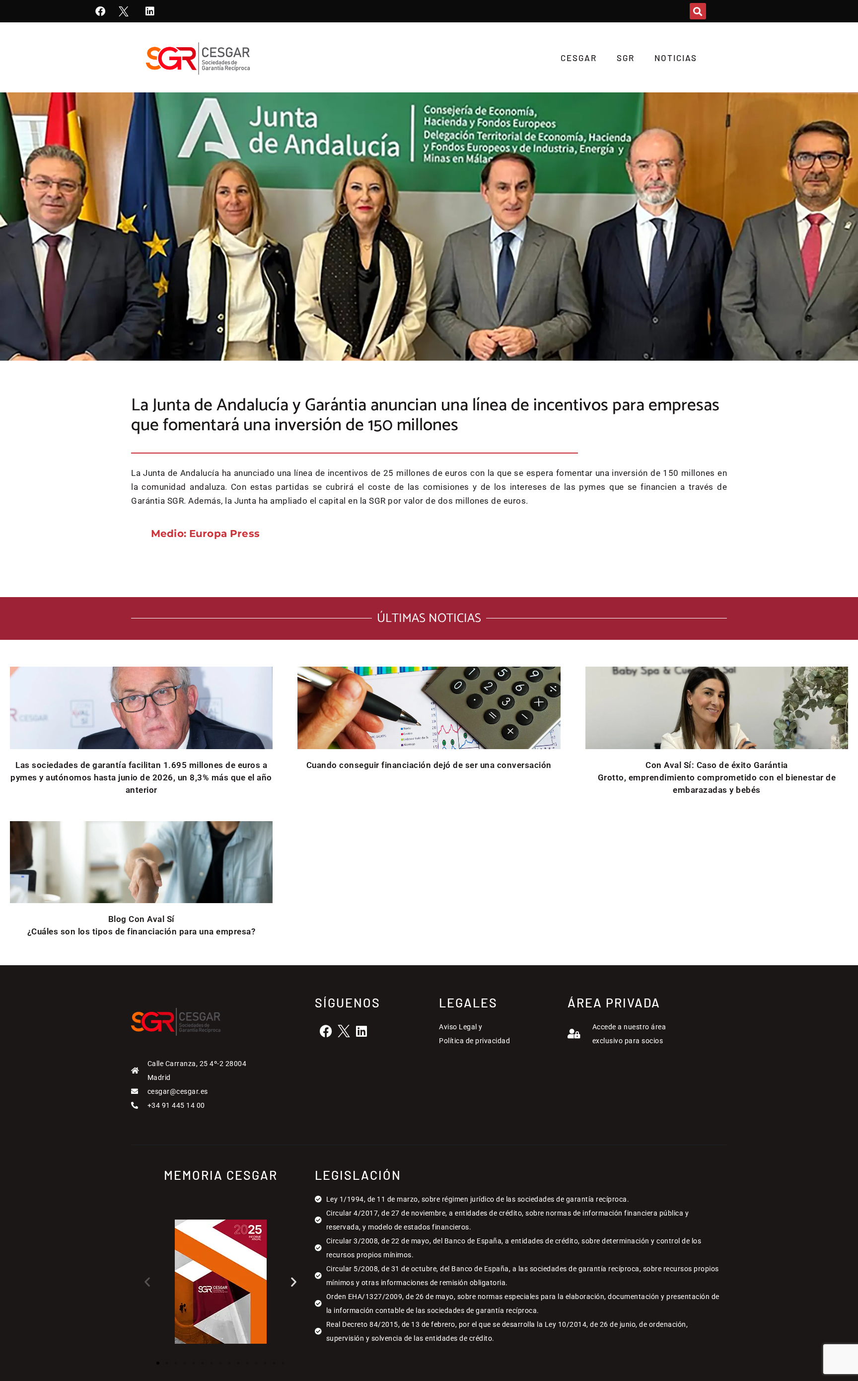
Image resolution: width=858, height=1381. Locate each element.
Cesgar (579, 58)
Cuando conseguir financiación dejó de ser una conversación (429, 765)
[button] (698, 11)
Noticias (675, 58)
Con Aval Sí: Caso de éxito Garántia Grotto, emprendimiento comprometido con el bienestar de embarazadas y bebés (717, 777)
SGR (626, 58)
